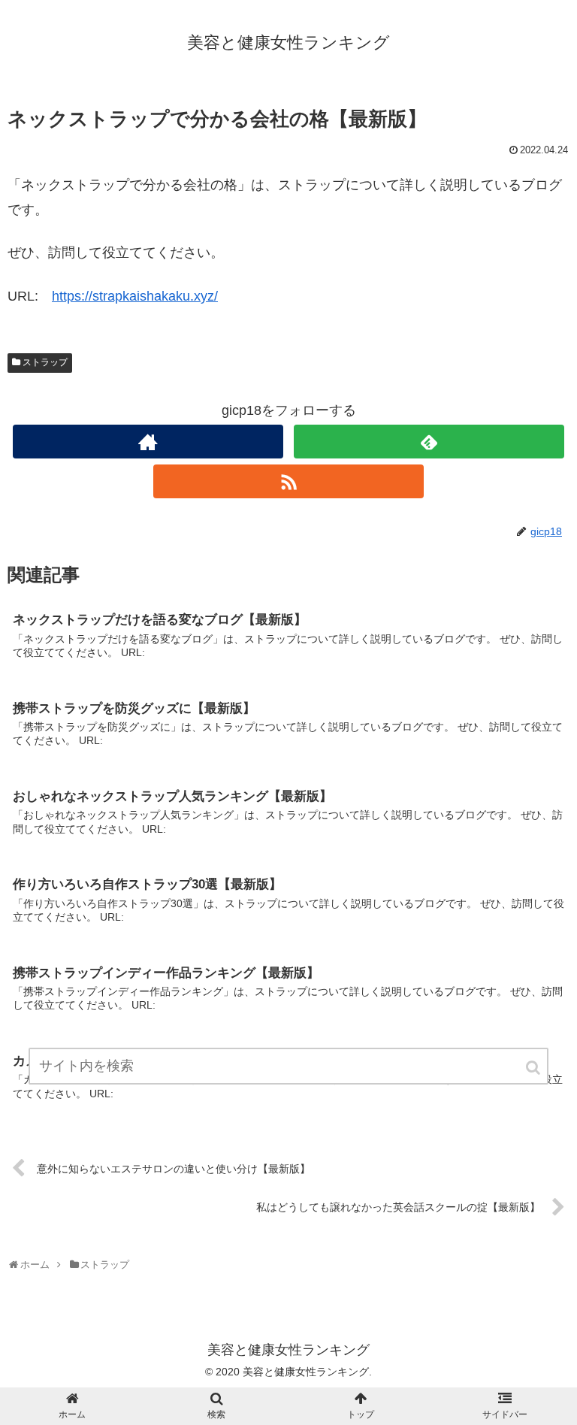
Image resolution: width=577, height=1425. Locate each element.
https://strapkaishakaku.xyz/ (135, 296)
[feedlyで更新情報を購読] (428, 441)
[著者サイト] (147, 441)
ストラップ (45, 362)
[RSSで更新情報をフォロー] (288, 481)
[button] (534, 1067)
